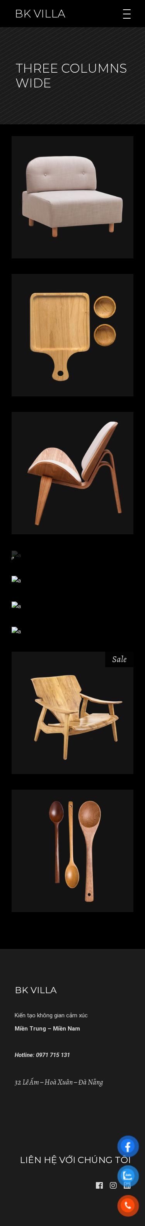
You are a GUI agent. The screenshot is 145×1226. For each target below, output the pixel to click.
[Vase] (16, 580)
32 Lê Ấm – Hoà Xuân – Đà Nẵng (59, 1082)
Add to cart (73, 217)
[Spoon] (72, 851)
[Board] (72, 335)
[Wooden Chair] (72, 713)
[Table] (16, 606)
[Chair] (72, 473)
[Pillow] (16, 631)
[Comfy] (72, 197)
